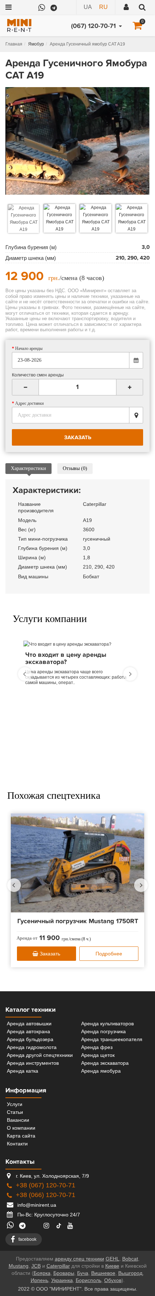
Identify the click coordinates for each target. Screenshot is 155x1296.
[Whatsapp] (41, 3)
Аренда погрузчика (103, 1031)
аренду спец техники (79, 1259)
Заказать (49, 953)
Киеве (112, 1266)
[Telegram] (53, 4)
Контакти (17, 1144)
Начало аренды (29, 348)
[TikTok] (58, 1226)
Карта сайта (21, 1136)
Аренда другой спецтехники (40, 1055)
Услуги (14, 1104)
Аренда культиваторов (107, 1023)
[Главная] (13, 44)
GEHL (112, 1259)
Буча (82, 1273)
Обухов (112, 1280)
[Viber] (65, 4)
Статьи (15, 1112)
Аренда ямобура (101, 1071)
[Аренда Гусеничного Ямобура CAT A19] (77, 141)
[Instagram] (48, 1226)
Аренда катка (22, 1071)
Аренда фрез (96, 1047)
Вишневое (103, 1273)
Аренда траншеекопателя (111, 1039)
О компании (21, 1128)
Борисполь (88, 1280)
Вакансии (18, 1120)
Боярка (42, 1273)
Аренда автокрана (28, 1031)
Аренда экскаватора (105, 1063)
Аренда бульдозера (30, 1039)
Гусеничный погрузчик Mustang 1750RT (77, 921)
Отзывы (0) (75, 468)
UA (88, 7)
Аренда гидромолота (32, 1047)
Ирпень (39, 1280)
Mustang (18, 1266)
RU (103, 7)
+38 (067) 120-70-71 (45, 1185)
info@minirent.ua (36, 1205)
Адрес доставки (29, 403)
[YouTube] (71, 1226)
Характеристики (28, 468)
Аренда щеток (98, 1055)
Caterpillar (58, 1266)
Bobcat (130, 1259)
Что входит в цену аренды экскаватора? (65, 658)
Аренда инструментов (33, 1063)
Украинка (62, 1280)
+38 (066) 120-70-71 (45, 1194)
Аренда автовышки (29, 1023)
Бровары (63, 1273)
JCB (36, 1266)
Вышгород (130, 1273)
